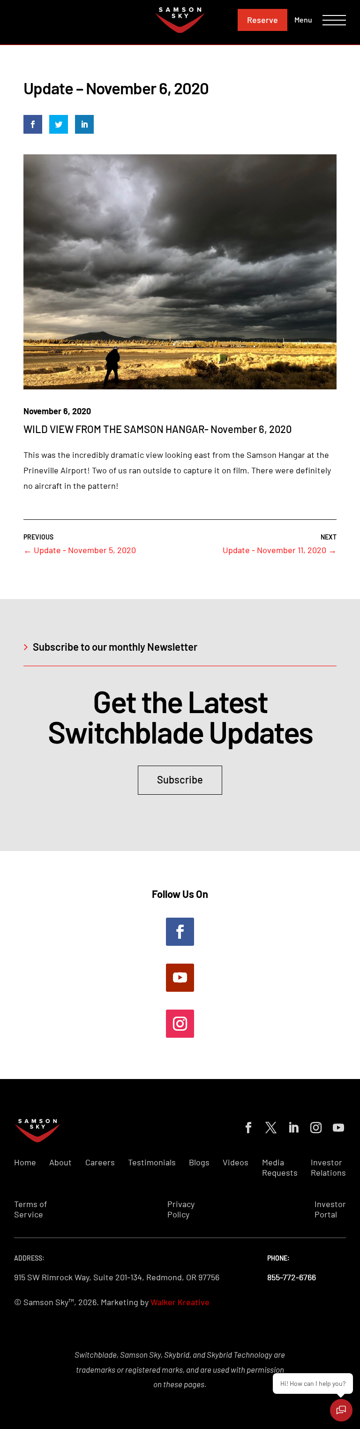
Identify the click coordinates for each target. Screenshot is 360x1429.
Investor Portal (330, 1209)
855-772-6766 (291, 1277)
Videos (235, 1162)
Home (25, 1162)
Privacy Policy (181, 1209)
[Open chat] (341, 1410)
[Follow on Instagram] (180, 1024)
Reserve (262, 20)
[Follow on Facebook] (180, 932)
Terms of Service (30, 1209)
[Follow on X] (269, 1126)
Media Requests (280, 1167)
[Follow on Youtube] (180, 978)
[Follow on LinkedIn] (291, 1126)
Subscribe (180, 779)
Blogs (199, 1162)
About (60, 1162)
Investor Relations (328, 1167)
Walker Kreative (180, 1302)
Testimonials (152, 1162)
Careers (100, 1162)
